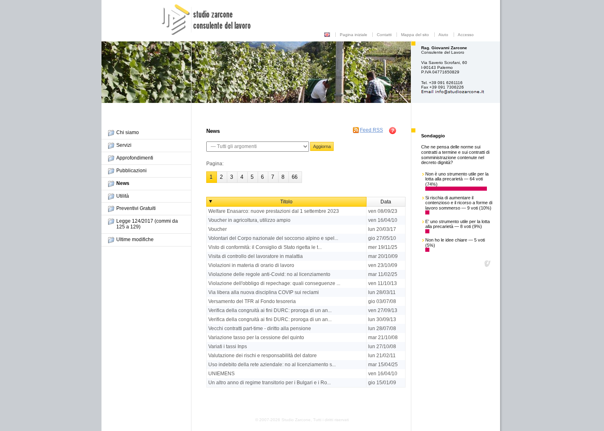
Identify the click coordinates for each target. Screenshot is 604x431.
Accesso (466, 34)
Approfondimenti (134, 158)
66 (294, 177)
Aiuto (443, 34)
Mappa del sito (415, 34)
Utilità (122, 196)
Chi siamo (127, 132)
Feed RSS (371, 130)
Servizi (123, 145)
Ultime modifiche (135, 239)
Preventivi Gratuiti (136, 208)
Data (385, 202)
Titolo (286, 202)
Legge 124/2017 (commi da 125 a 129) (147, 224)
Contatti (384, 34)
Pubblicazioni (131, 170)
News (122, 183)
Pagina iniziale (353, 34)
